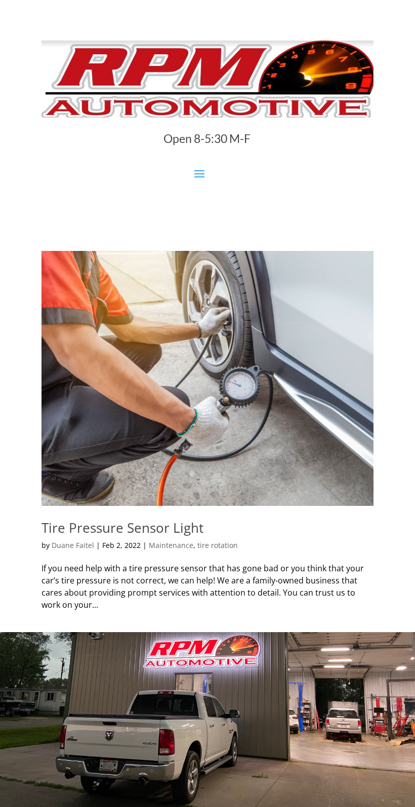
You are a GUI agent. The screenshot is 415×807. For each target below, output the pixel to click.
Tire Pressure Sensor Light (122, 528)
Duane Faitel (73, 545)
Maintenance (171, 545)
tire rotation (217, 545)
